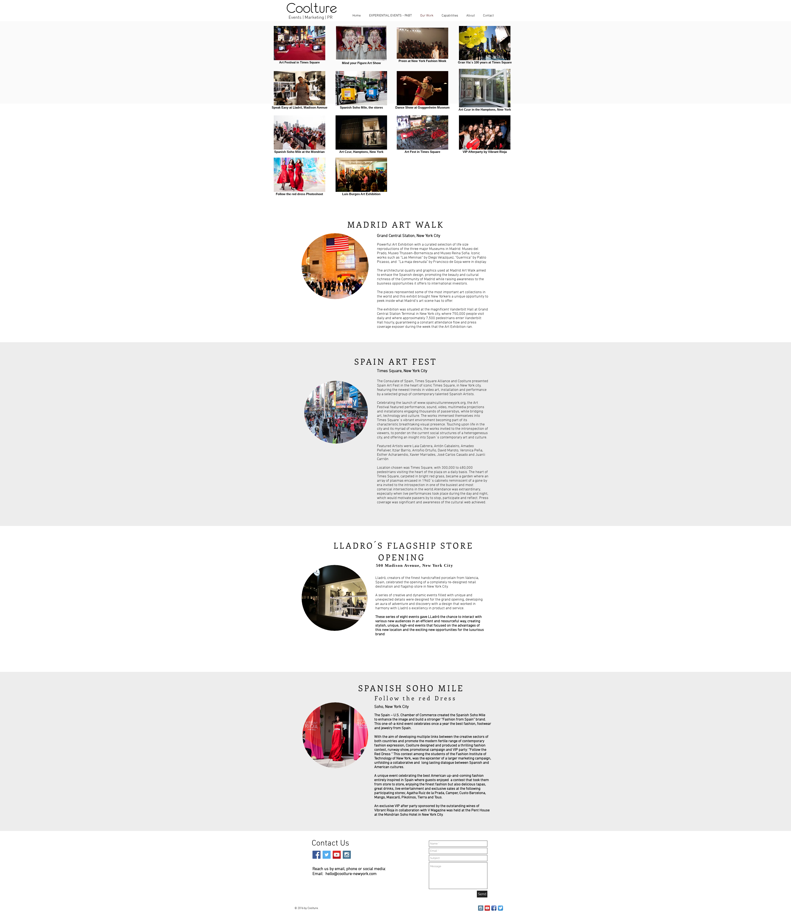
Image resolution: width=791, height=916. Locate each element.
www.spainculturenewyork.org (441, 403)
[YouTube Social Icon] (337, 855)
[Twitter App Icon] (500, 908)
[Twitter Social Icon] (327, 855)
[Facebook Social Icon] (316, 855)
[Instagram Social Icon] (347, 855)
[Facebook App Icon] (493, 908)
